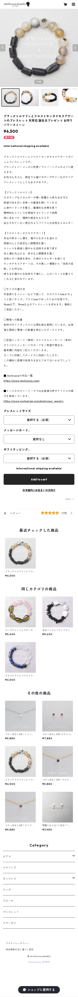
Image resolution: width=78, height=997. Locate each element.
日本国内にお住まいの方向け (39, 490)
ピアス (7, 856)
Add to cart (39, 479)
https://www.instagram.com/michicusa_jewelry (33, 401)
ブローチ (8, 900)
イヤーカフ (9, 923)
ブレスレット (11, 912)
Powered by (35, 962)
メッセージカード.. (17, 430)
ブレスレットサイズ (17, 411)
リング (7, 889)
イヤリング (9, 867)
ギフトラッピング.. (17, 449)
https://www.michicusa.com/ (22, 380)
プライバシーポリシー (17, 943)
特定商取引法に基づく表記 (20, 949)
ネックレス (9, 878)
